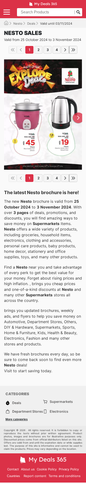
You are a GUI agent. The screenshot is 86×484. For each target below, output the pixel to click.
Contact (13, 469)
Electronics (59, 411)
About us (28, 469)
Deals (31, 23)
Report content (35, 476)
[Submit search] (78, 12)
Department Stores (27, 411)
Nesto (17, 23)
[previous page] (21, 50)
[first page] (13, 50)
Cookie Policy (47, 469)
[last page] (73, 50)
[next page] (65, 50)
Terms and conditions (64, 476)
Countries (13, 476)
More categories (16, 419)
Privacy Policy (69, 469)
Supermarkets (61, 402)
